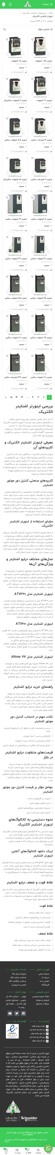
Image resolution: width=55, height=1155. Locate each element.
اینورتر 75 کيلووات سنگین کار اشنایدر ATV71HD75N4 (41, 338)
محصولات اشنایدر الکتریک (34, 13)
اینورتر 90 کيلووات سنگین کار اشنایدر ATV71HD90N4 (16, 338)
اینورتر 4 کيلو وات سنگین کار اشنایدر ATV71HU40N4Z (40, 141)
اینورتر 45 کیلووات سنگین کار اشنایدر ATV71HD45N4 (41, 299)
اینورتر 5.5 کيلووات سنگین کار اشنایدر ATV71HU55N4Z (15, 141)
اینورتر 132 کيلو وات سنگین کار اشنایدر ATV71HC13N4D (15, 378)
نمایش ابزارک (44, 29)
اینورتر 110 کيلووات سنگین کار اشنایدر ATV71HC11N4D (41, 378)
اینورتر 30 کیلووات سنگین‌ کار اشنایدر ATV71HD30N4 (41, 259)
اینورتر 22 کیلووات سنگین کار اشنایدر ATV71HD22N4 (16, 220)
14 (17, 397)
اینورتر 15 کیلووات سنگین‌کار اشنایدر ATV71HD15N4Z (15, 180)
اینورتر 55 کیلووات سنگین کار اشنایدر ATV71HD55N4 (16, 299)
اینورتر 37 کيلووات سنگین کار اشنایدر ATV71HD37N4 (16, 259)
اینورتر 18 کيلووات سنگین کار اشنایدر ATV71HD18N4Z (40, 220)
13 (22, 397)
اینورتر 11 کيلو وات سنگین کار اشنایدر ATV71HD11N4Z (41, 180)
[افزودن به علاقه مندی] (32, 39)
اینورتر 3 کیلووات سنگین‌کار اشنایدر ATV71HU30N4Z (15, 101)
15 (11, 397)
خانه (50, 13)
